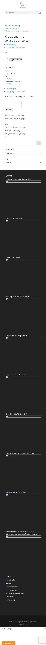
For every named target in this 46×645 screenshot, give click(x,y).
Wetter (8, 577)
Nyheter (8, 175)
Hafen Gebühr (11, 600)
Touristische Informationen (15, 593)
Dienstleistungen (12, 587)
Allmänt (9, 84)
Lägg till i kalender (16, 60)
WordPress (23, 624)
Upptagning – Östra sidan (15, 47)
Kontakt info (10, 580)
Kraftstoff (9, 597)
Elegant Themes (23, 622)
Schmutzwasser (11, 590)
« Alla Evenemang (11, 28)
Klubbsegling (11, 44)
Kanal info (9, 583)
